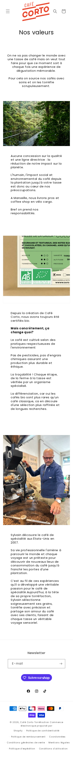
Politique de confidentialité (43, 730)
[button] (8, 11)
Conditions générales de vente (26, 742)
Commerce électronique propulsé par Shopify (38, 726)
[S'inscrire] (60, 663)
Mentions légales (59, 742)
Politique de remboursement (28, 736)
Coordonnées (57, 736)
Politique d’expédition (22, 748)
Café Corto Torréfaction (34, 722)
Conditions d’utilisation (53, 748)
